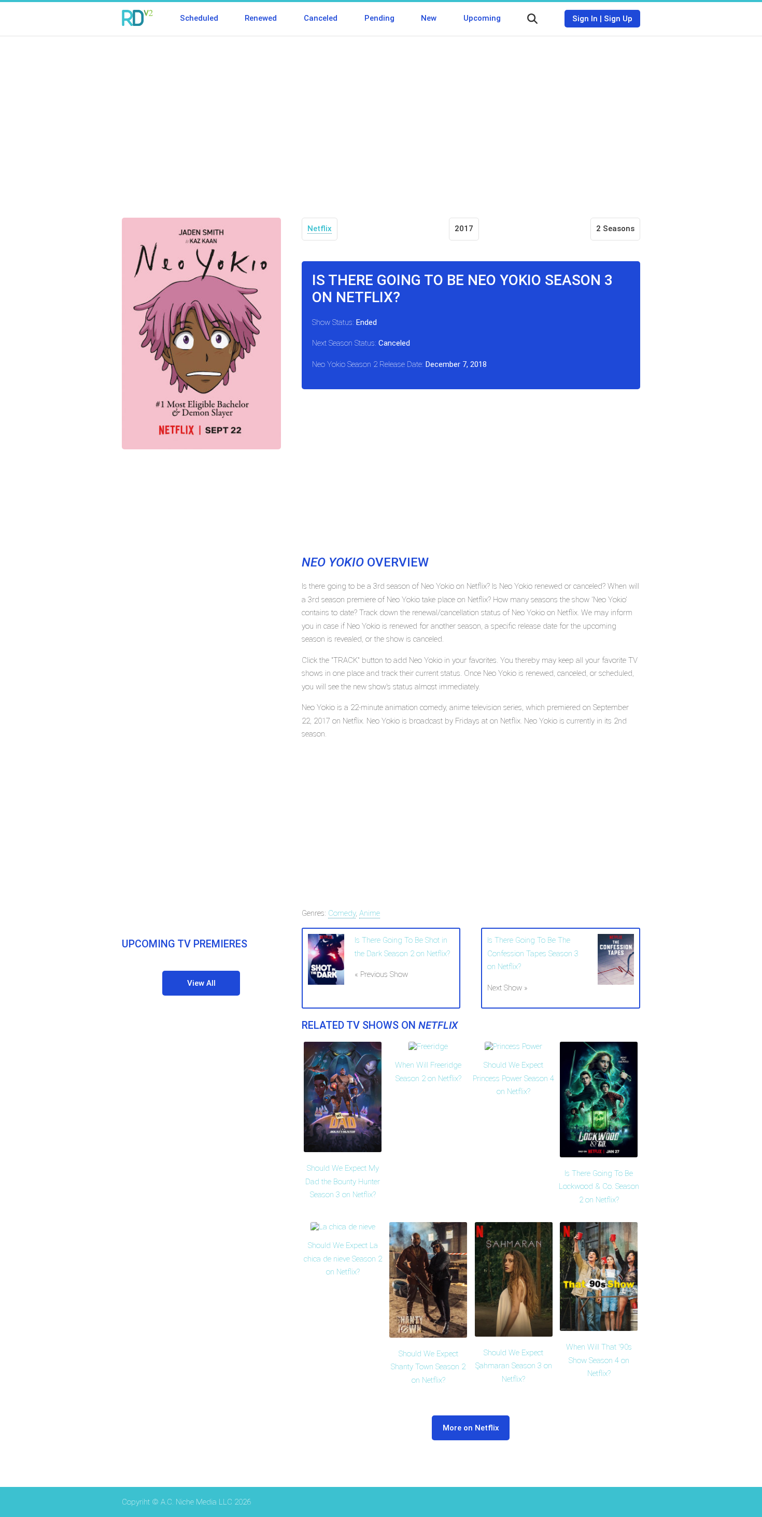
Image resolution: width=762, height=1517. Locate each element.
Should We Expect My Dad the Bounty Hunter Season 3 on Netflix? (342, 1181)
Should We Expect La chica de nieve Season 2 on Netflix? (343, 1259)
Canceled (320, 18)
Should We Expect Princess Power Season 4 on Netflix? (513, 1078)
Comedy (342, 913)
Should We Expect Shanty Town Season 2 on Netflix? (428, 1367)
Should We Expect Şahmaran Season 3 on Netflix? (513, 1366)
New (428, 18)
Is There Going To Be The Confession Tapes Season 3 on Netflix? (532, 953)
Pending (379, 18)
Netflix (319, 228)
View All (201, 983)
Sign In (585, 18)
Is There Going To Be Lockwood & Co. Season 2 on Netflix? (599, 1186)
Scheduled (199, 18)
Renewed (261, 18)
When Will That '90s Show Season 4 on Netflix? (599, 1360)
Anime (369, 913)
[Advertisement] (381, 119)
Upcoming (482, 18)
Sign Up (618, 18)
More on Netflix (471, 1428)
